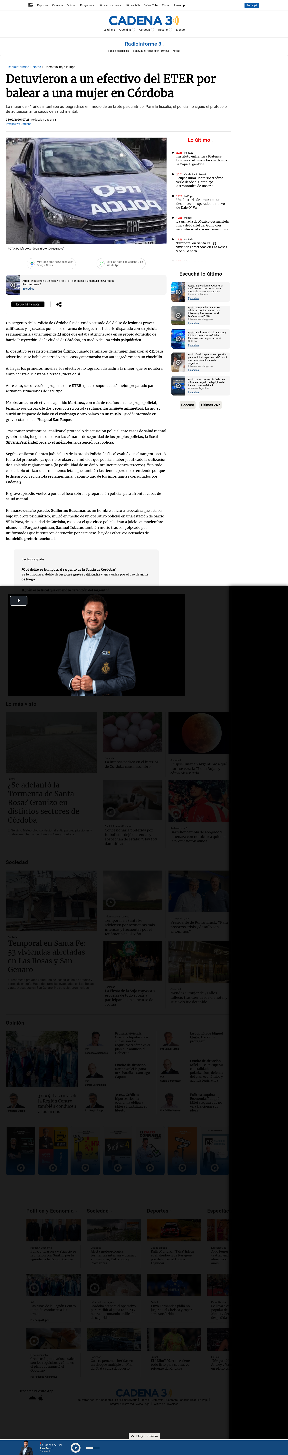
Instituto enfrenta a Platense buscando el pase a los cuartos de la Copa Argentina (201, 160)
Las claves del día (118, 51)
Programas (87, 5)
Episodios (28, 288)
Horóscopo (179, 5)
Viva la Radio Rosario (195, 174)
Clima (165, 5)
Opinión (71, 5)
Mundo (180, 29)
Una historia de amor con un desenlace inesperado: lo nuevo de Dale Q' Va (200, 203)
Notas (176, 51)
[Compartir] (59, 305)
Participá (251, 5)
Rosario (163, 29)
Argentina (125, 29)
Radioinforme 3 (144, 44)
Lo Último (109, 29)
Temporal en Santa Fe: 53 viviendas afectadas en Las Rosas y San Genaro (201, 247)
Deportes (42, 5)
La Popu (188, 196)
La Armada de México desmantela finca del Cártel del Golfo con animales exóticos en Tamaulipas (202, 225)
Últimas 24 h (132, 5)
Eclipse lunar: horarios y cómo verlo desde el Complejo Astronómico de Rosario (199, 182)
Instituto (188, 152)
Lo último (200, 140)
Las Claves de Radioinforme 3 (151, 51)
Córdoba (144, 29)
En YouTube (151, 5)
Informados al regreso (196, 261)
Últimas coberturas (109, 5)
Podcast (187, 405)
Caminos (57, 5)
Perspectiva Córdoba (18, 124)
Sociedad (189, 239)
